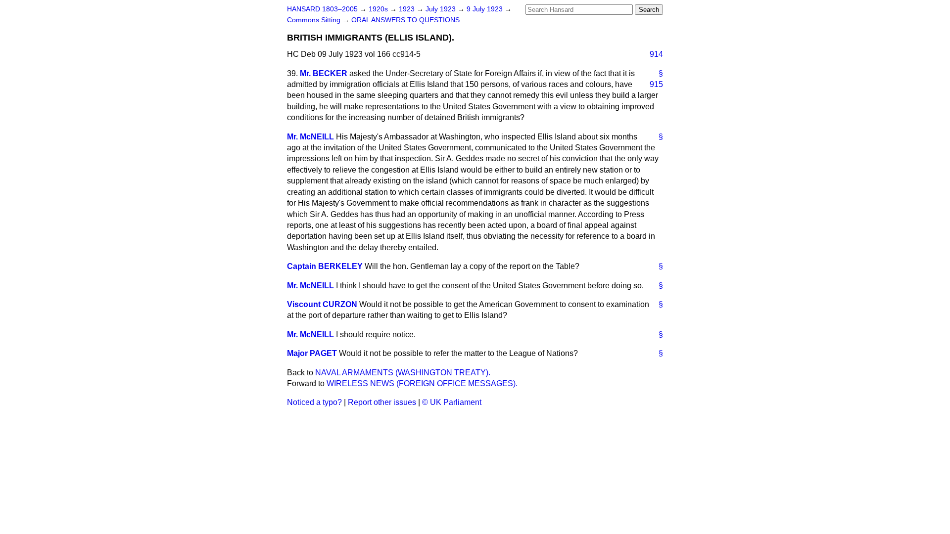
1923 (408, 9)
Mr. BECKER (323, 73)
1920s (379, 9)
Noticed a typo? (314, 402)
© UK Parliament (451, 402)
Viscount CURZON (322, 304)
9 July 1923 (486, 9)
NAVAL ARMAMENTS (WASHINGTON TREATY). (402, 372)
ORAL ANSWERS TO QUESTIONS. (406, 20)
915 (656, 84)
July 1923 (442, 9)
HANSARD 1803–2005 (322, 9)
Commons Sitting (314, 20)
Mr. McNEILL (310, 137)
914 (656, 54)
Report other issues (382, 402)
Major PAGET (312, 353)
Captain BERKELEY (325, 266)
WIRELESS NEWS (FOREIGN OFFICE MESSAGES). (422, 383)
